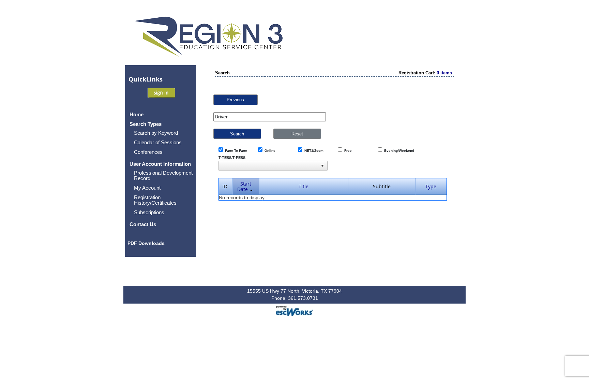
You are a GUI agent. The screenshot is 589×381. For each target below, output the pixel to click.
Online (268, 150)
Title (303, 186)
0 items (444, 72)
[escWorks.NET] (294, 310)
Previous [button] (235, 99)
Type (430, 186)
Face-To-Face (235, 150)
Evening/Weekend (398, 150)
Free (347, 150)
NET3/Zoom (312, 150)
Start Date (244, 186)
